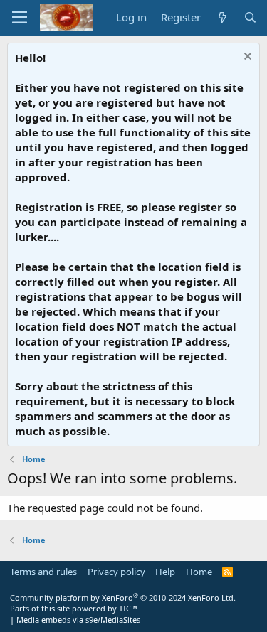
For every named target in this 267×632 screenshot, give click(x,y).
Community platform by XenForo (123, 597)
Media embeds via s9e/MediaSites (78, 619)
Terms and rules (43, 571)
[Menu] (19, 18)
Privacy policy (116, 571)
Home (199, 571)
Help (165, 571)
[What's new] (222, 17)
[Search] (250, 17)
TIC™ (128, 608)
